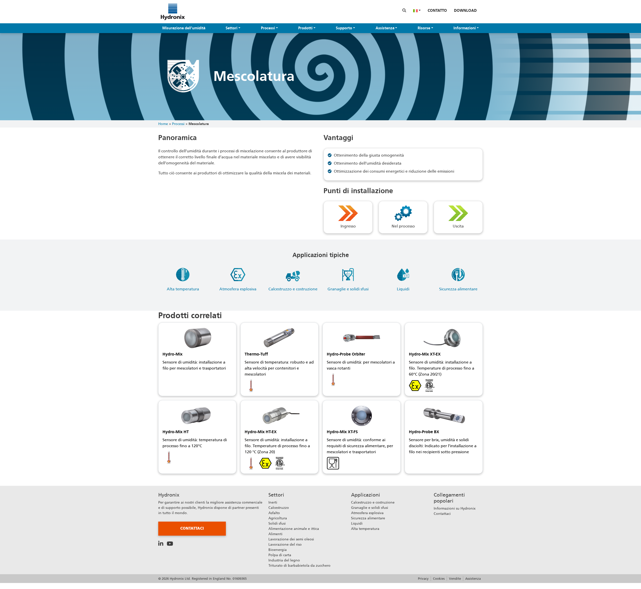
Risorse (424, 28)
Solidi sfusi (277, 523)
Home (163, 124)
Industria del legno (284, 560)
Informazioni (464, 28)
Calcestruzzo (278, 508)
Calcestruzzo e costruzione (373, 502)
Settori (231, 28)
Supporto (344, 28)
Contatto (437, 10)
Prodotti (305, 28)
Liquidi (357, 523)
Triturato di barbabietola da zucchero (299, 565)
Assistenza (385, 28)
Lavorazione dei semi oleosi (291, 539)
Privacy (423, 578)
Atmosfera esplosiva (367, 513)
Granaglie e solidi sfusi (369, 508)
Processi (268, 28)
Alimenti (275, 534)
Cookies (439, 578)
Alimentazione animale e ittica (293, 529)
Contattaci (192, 528)
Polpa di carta (279, 555)
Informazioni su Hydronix (454, 508)
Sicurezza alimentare (368, 518)
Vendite (455, 578)
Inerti (272, 502)
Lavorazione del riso (285, 544)
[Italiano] (417, 10)
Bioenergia (277, 550)
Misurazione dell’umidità (183, 28)
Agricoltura (277, 518)
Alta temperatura (365, 529)
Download (465, 10)
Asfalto (274, 513)
